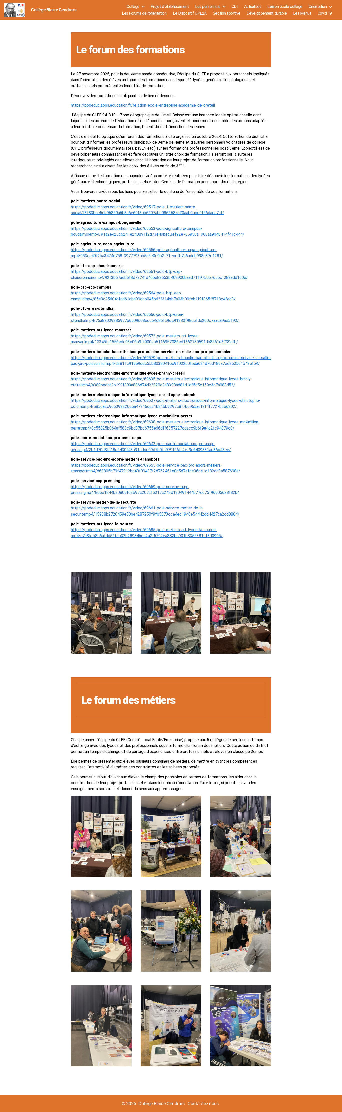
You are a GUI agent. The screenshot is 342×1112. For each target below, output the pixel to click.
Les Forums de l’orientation (144, 13)
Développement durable (267, 13)
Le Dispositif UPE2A (190, 13)
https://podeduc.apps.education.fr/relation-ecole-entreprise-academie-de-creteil (143, 105)
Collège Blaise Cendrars (53, 10)
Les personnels (207, 6)
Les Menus (302, 13)
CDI (235, 6)
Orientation (318, 6)
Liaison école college (284, 6)
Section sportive (226, 13)
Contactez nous (203, 1103)
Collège (133, 6)
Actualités (252, 6)
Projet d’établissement (170, 6)
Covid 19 (325, 13)
